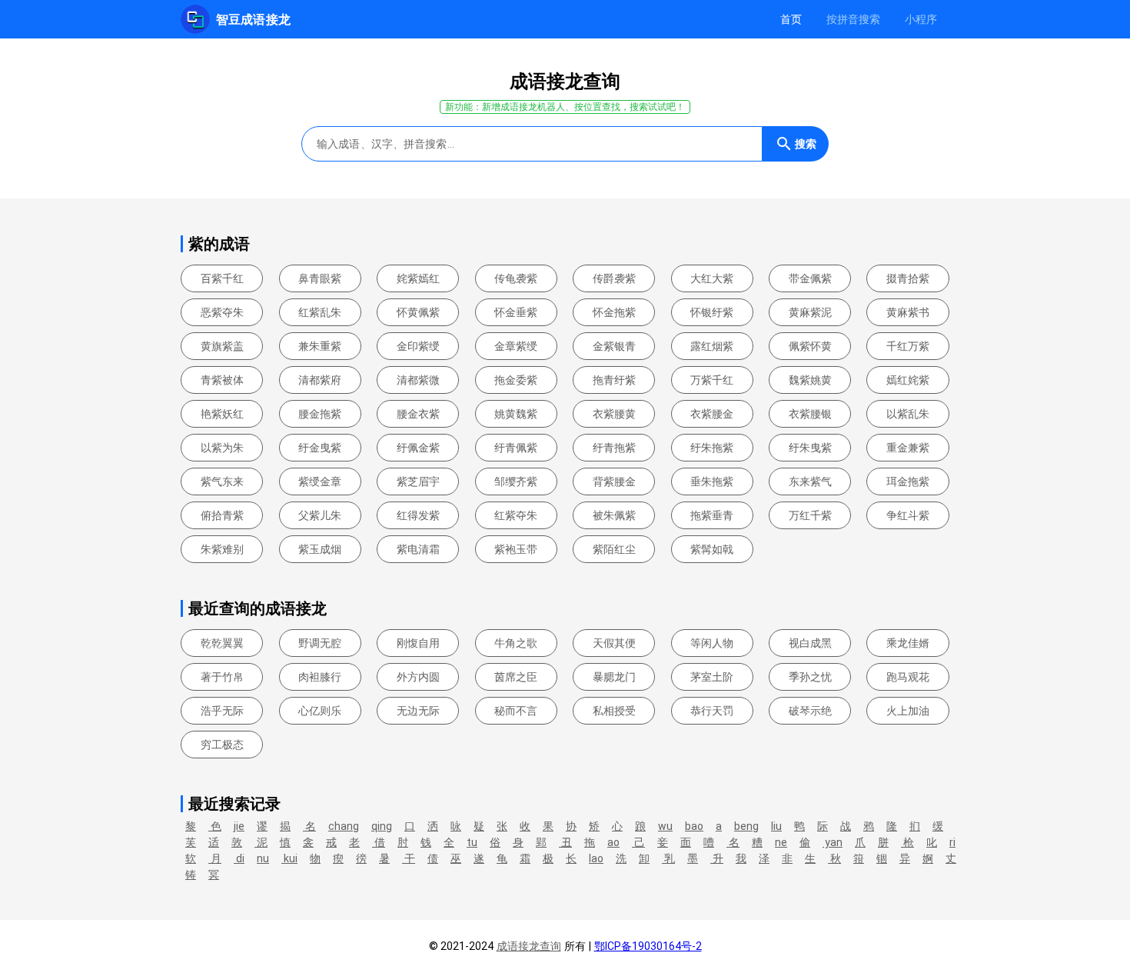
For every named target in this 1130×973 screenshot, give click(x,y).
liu (776, 826)
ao (613, 842)
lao (596, 858)
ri (952, 842)
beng (746, 826)
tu (472, 842)
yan (833, 842)
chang (343, 826)
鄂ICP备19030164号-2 (648, 946)
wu (665, 826)
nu (263, 858)
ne (781, 842)
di (239, 858)
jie (239, 826)
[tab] (791, 19)
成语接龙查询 (529, 946)
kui (289, 858)
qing (381, 826)
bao (694, 826)
